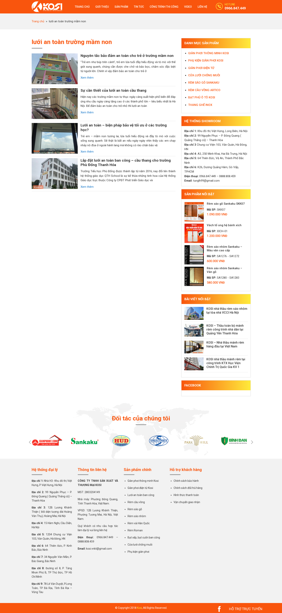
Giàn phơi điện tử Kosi (140, 487)
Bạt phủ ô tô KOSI (201, 97)
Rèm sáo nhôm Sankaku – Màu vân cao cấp (224, 248)
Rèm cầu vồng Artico (204, 90)
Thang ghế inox (200, 105)
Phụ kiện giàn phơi (138, 551)
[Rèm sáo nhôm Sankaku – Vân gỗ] (194, 276)
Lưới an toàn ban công (141, 495)
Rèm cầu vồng (136, 502)
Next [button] (252, 442)
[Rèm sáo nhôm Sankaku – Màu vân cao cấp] (194, 255)
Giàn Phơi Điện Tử (201, 68)
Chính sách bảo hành (186, 480)
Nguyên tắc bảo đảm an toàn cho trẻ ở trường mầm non (127, 55)
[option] (47, 440)
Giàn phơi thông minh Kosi (143, 480)
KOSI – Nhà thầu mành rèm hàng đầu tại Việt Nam (225, 344)
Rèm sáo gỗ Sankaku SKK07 (226, 203)
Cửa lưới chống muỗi (204, 75)
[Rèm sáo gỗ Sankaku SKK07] (194, 212)
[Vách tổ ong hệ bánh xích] (194, 233)
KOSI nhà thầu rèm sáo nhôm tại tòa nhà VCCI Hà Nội (226, 310)
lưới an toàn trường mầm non (72, 42)
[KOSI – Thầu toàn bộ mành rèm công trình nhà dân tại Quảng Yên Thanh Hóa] (194, 330)
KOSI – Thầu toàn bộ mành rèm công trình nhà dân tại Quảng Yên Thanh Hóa (225, 329)
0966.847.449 (235, 8)
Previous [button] (30, 442)
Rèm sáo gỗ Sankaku (203, 82)
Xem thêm (87, 77)
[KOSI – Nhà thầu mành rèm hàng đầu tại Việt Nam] (194, 347)
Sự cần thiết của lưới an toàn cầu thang (113, 90)
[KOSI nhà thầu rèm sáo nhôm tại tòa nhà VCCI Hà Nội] (194, 313)
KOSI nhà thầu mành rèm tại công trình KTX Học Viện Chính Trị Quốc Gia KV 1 (225, 363)
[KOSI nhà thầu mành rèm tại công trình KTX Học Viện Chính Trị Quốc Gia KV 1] (194, 363)
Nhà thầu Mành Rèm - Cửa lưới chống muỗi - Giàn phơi (49, 6)
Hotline (230, 4)
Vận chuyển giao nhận (187, 502)
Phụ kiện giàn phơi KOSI (205, 60)
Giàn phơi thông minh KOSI (208, 53)
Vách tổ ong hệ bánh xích (224, 225)
